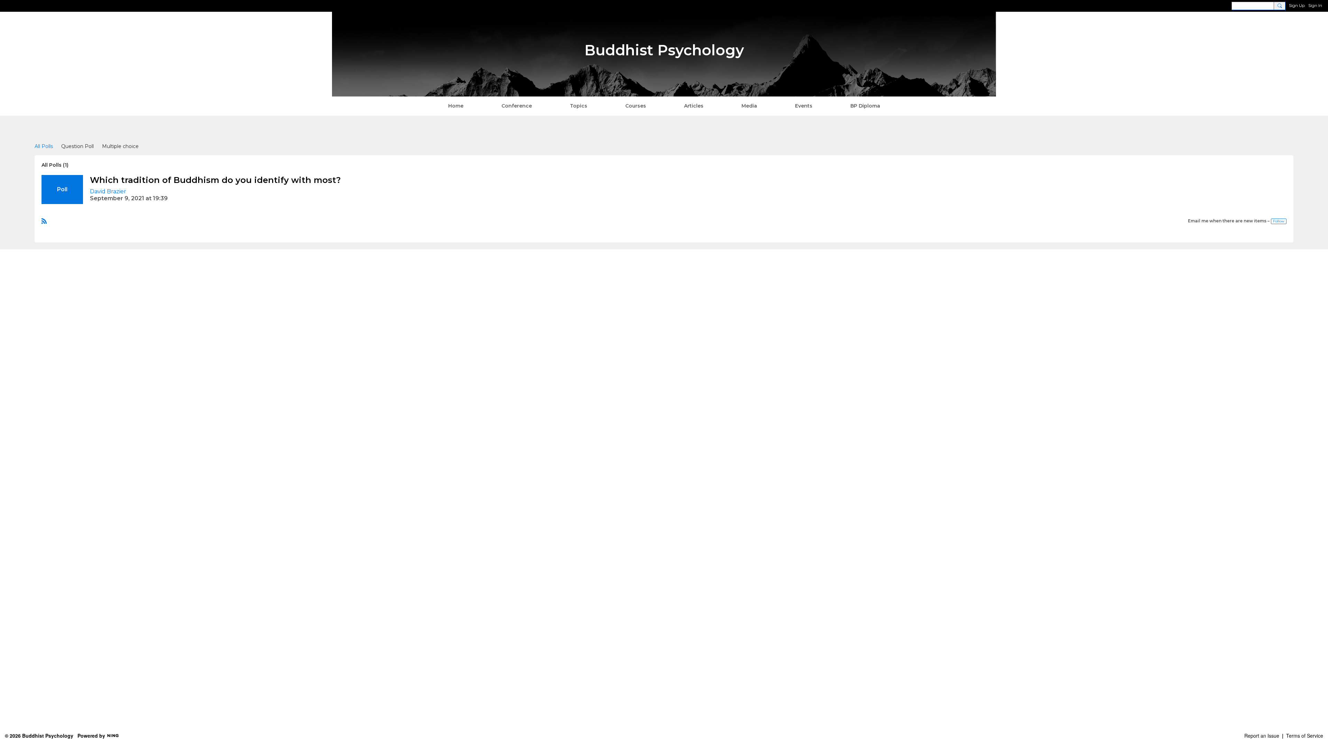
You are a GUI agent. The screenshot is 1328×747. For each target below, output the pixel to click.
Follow (1278, 221)
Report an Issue (1261, 735)
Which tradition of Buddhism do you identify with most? (215, 180)
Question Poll (77, 146)
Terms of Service (1304, 735)
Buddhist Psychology (664, 50)
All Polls (44, 146)
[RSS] (44, 220)
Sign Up (1297, 5)
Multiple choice (120, 146)
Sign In (1315, 5)
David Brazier (108, 191)
